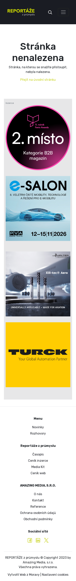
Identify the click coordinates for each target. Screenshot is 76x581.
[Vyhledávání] (50, 12)
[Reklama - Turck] (38, 354)
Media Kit (38, 467)
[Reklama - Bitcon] (38, 208)
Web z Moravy (30, 575)
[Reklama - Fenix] (38, 137)
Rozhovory (38, 433)
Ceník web (38, 473)
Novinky (38, 427)
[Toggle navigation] (63, 12)
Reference (38, 506)
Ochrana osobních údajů (38, 513)
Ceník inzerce (38, 460)
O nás (38, 494)
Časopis (38, 454)
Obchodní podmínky (38, 519)
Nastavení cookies (55, 575)
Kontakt (38, 500)
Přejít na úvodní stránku (38, 80)
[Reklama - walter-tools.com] (38, 283)
